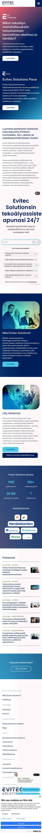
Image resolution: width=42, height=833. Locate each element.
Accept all (21, 823)
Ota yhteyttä (21, 669)
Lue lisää (10, 58)
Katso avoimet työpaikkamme (20, 455)
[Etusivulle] (8, 3)
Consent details (6, 818)
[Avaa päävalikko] (38, 3)
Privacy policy (21, 818)
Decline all (21, 827)
